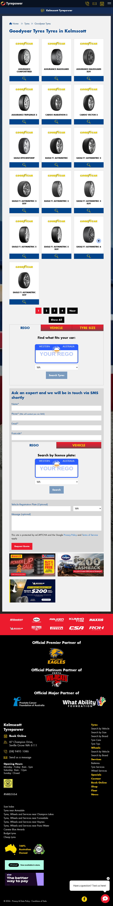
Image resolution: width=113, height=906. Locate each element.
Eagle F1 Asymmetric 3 (56, 201)
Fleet (94, 790)
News (94, 794)
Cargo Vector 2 (89, 115)
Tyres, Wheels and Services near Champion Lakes (29, 814)
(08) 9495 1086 (19, 751)
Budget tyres (10, 833)
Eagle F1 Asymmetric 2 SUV (24, 202)
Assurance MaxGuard (56, 69)
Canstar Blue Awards (14, 829)
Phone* (28, 413)
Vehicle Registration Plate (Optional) (29, 504)
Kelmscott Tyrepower (58, 10)
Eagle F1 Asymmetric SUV (24, 293)
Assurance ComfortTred (24, 70)
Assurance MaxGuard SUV (88, 70)
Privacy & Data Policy (21, 901)
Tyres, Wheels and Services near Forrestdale (26, 818)
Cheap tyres (10, 837)
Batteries (95, 763)
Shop (94, 786)
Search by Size (98, 732)
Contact (96, 778)
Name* (15, 404)
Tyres (94, 724)
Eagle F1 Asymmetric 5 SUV (56, 248)
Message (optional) (21, 514)
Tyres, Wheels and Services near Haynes (24, 821)
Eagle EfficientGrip (24, 158)
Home (15, 23)
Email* (14, 423)
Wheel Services (99, 770)
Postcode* (16, 433)
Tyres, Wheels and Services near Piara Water (26, 825)
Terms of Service (90, 535)
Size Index (9, 806)
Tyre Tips (95, 743)
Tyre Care (96, 740)
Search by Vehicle (100, 728)
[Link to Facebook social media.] (84, 899)
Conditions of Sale (39, 901)
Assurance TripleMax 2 (24, 115)
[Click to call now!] (87, 3)
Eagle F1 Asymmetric (56, 158)
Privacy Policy (70, 535)
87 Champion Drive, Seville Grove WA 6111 (23, 743)
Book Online (99, 782)
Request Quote (21, 546)
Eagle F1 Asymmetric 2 (89, 158)
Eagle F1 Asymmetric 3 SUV (89, 202)
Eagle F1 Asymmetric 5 (24, 247)
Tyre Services (97, 767)
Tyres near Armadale (14, 810)
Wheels (95, 747)
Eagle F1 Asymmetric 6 (89, 247)
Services (96, 759)
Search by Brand (99, 736)
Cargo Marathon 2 (56, 115)
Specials (96, 774)
